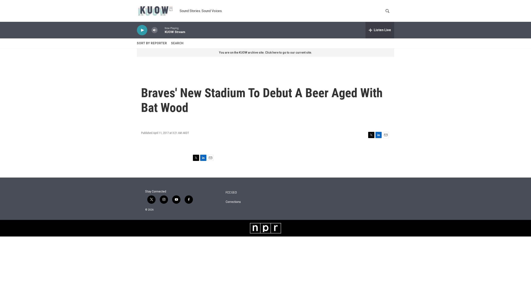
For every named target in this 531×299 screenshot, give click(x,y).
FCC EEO (231, 192)
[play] (142, 30)
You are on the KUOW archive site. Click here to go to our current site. (265, 52)
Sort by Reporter (152, 43)
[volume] (154, 30)
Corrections (233, 201)
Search (177, 43)
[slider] (161, 30)
